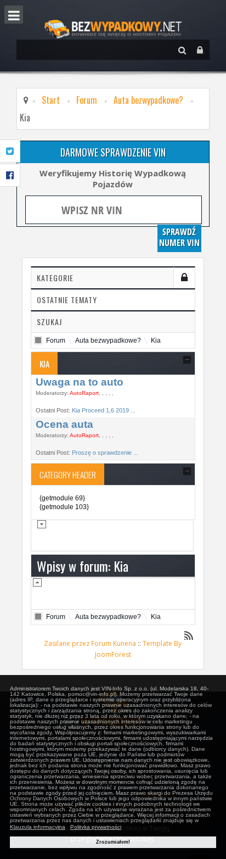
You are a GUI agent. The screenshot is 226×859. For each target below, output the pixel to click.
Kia (156, 340)
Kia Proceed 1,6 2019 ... (103, 410)
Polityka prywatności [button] (95, 827)
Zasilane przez (66, 643)
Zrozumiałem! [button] (113, 842)
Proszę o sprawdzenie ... (105, 452)
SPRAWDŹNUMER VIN (179, 237)
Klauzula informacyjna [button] (37, 827)
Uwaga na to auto (79, 382)
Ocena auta (64, 424)
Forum (86, 100)
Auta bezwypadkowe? (148, 100)
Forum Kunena (113, 643)
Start (51, 100)
